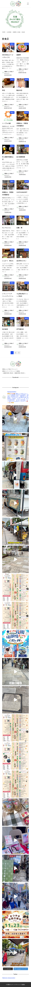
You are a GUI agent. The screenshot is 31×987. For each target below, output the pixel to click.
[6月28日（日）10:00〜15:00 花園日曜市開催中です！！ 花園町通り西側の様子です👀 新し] (15, 503)
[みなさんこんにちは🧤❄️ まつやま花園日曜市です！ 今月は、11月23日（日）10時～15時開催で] (15, 924)
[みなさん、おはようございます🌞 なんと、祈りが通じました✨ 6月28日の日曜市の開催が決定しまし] (15, 587)
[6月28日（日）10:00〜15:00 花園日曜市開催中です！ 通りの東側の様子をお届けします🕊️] (15, 531)
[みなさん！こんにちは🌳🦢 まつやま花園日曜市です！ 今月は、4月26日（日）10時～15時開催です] (15, 727)
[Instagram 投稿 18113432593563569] (15, 952)
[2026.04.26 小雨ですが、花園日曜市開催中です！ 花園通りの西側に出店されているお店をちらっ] (15, 699)
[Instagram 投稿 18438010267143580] (15, 671)
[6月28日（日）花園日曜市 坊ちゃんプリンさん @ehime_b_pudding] (15, 447)
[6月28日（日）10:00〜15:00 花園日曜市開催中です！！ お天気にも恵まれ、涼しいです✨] (15, 559)
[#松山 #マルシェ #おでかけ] (15, 868)
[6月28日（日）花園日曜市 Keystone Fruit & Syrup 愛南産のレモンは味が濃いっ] (15, 418)
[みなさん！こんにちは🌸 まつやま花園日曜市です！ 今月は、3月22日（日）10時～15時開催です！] (15, 756)
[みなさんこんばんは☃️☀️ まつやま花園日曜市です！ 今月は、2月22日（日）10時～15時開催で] (15, 784)
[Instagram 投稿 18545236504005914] (15, 896)
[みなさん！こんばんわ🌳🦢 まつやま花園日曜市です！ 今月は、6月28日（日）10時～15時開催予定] (15, 615)
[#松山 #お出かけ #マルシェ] (15, 812)
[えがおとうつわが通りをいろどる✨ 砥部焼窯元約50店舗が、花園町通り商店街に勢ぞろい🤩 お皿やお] (15, 643)
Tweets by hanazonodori (8, 978)
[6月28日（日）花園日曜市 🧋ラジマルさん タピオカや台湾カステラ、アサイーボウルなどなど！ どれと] (15, 475)
